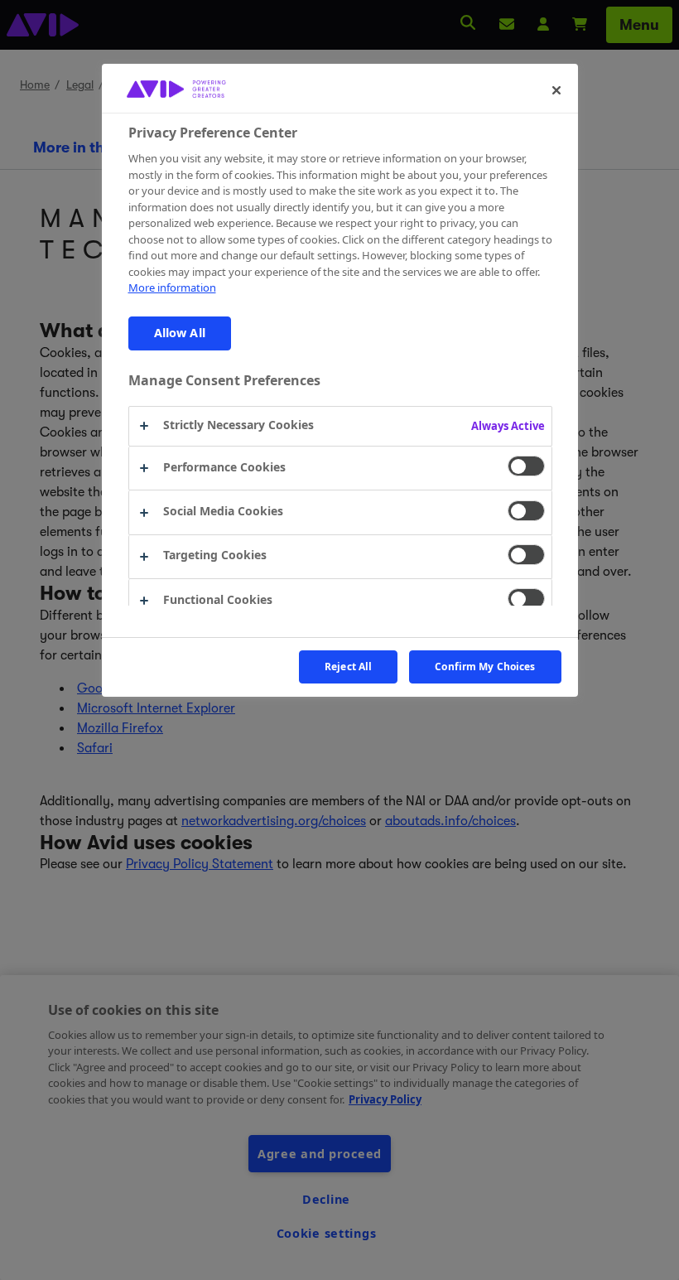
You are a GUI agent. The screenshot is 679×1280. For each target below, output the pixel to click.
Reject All (348, 666)
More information (172, 287)
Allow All (179, 333)
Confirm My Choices (485, 666)
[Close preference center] (556, 90)
